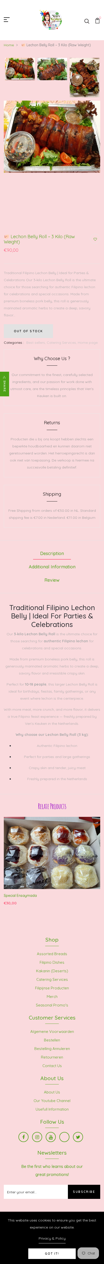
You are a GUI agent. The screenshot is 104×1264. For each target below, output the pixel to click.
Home (9, 45)
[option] (20, 69)
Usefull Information (52, 1109)
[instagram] (37, 1137)
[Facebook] (23, 1137)
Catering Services (52, 979)
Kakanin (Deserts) (52, 970)
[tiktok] (64, 1137)
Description (52, 553)
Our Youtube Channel (52, 1100)
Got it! (52, 1253)
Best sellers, (36, 342)
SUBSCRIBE (84, 1192)
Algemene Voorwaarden (52, 1031)
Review (52, 580)
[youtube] (51, 1137)
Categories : (14, 342)
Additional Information (52, 567)
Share (4, 386)
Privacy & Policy (52, 1238)
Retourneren (52, 1057)
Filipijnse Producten (52, 988)
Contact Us (52, 1065)
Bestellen (52, 1040)
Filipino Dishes (52, 962)
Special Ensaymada (20, 895)
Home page (88, 342)
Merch (52, 996)
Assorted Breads (52, 953)
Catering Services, (62, 342)
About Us (52, 1092)
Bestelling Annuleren (52, 1048)
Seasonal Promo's (52, 1005)
